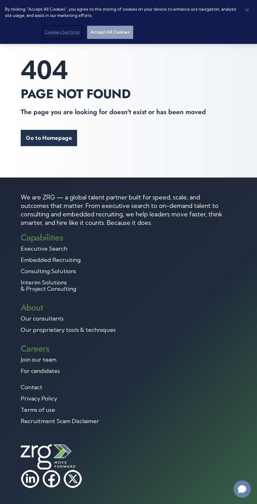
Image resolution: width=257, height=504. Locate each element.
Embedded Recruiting (51, 260)
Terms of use (38, 410)
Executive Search (44, 249)
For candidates (40, 371)
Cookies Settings (62, 31)
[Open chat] (242, 489)
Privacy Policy (39, 398)
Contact (31, 387)
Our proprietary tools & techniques (68, 330)
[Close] (247, 10)
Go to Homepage (49, 137)
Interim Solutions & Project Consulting (48, 285)
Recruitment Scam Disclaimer (60, 421)
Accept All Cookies (110, 31)
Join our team (38, 360)
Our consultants (42, 319)
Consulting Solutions (48, 271)
